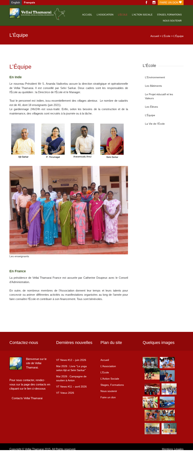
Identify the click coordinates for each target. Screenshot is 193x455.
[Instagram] (154, 2)
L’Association (105, 14)
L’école (122, 14)
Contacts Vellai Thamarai (27, 398)
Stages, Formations (112, 384)
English (15, 2)
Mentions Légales (173, 449)
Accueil (87, 14)
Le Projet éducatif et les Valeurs (159, 96)
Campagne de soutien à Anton (71, 378)
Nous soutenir (172, 20)
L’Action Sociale (109, 378)
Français (29, 2)
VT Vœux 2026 (65, 392)
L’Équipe (150, 115)
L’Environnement (155, 77)
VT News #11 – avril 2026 (71, 386)
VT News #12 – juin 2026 (71, 359)
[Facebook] (146, 2)
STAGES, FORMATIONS (169, 14)
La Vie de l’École (155, 123)
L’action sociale (142, 14)
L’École (166, 36)
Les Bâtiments (153, 85)
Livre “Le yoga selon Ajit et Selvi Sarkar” (71, 368)
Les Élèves (151, 106)
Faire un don (169, 2)
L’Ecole (104, 372)
